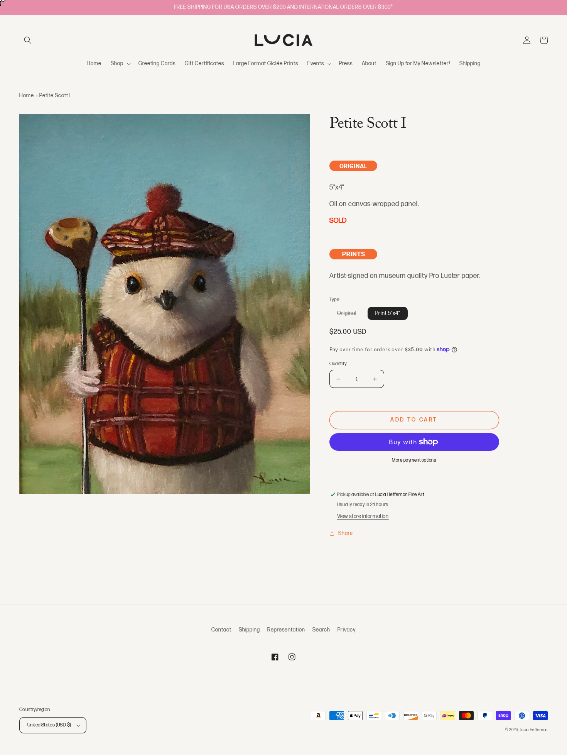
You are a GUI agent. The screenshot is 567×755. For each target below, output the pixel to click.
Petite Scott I (55, 95)
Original (350, 315)
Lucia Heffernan (534, 730)
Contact (221, 629)
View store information (363, 516)
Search (321, 629)
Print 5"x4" (387, 313)
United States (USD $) (49, 725)
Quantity (338, 364)
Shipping (249, 629)
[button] (27, 40)
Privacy (347, 629)
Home (26, 95)
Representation (286, 629)
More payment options (414, 460)
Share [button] (345, 533)
